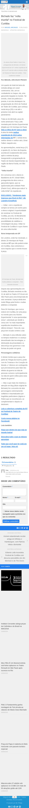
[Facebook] (22, 528)
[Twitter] (25, 528)
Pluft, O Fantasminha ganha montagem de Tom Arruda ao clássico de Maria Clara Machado (14, 707)
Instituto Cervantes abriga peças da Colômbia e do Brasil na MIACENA (13, 626)
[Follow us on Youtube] (17, 528)
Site (4, 504)
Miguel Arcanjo (11, 27)
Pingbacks (9, 466)
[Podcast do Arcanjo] (27, 528)
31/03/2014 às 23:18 (14, 470)
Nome (5, 497)
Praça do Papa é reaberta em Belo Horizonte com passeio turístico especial (14, 746)
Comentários (9, 462)
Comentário (7, 486)
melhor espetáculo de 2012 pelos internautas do (11, 135)
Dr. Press (19, 803)
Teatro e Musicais (9, 11)
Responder (8, 476)
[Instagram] (20, 528)
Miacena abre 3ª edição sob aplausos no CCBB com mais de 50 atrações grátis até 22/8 (13, 785)
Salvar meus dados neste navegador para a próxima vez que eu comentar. (14, 514)
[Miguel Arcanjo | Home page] (5, 2)
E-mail (18, 497)
